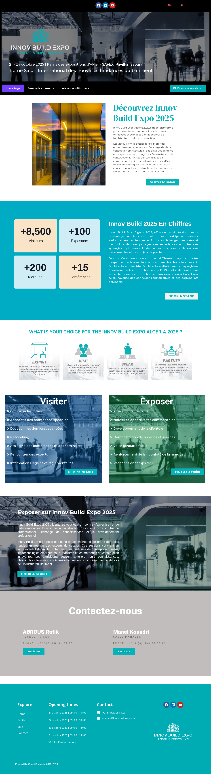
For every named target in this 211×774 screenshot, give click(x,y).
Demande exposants (41, 88)
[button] (162, 182)
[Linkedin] (105, 5)
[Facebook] (98, 5)
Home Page (13, 88)
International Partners (75, 88)
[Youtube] (112, 5)
